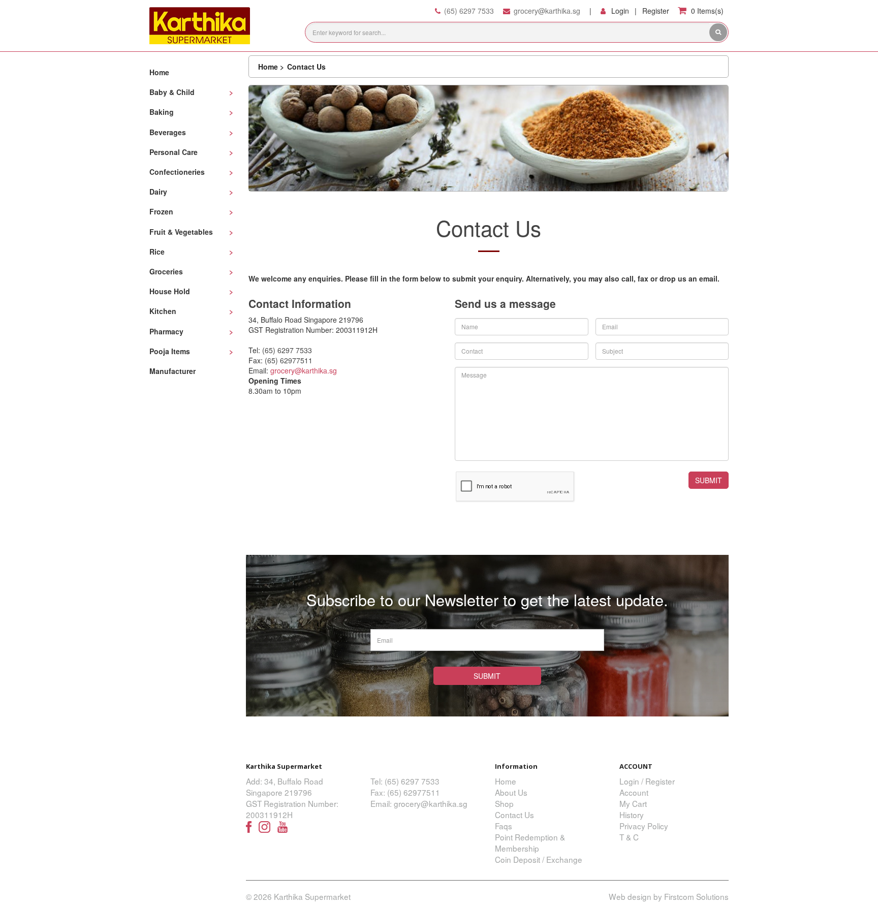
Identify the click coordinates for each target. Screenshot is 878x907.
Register (655, 11)
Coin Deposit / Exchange (538, 859)
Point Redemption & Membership (530, 842)
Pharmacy (166, 331)
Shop (504, 803)
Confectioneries (177, 172)
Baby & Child (172, 92)
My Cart (633, 803)
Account (633, 792)
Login (620, 11)
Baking (161, 112)
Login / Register (647, 781)
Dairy (158, 191)
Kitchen (162, 311)
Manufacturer (172, 371)
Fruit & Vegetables (181, 232)
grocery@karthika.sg (547, 11)
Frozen (161, 211)
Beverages (167, 132)
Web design (630, 896)
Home (159, 72)
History (631, 814)
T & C (629, 836)
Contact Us (306, 66)
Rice (157, 251)
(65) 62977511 (288, 360)
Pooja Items (169, 351)
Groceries (166, 271)
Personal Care (173, 152)
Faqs (503, 825)
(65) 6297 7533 (469, 11)
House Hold (169, 291)
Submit (487, 676)
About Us (511, 792)
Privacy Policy (643, 825)
